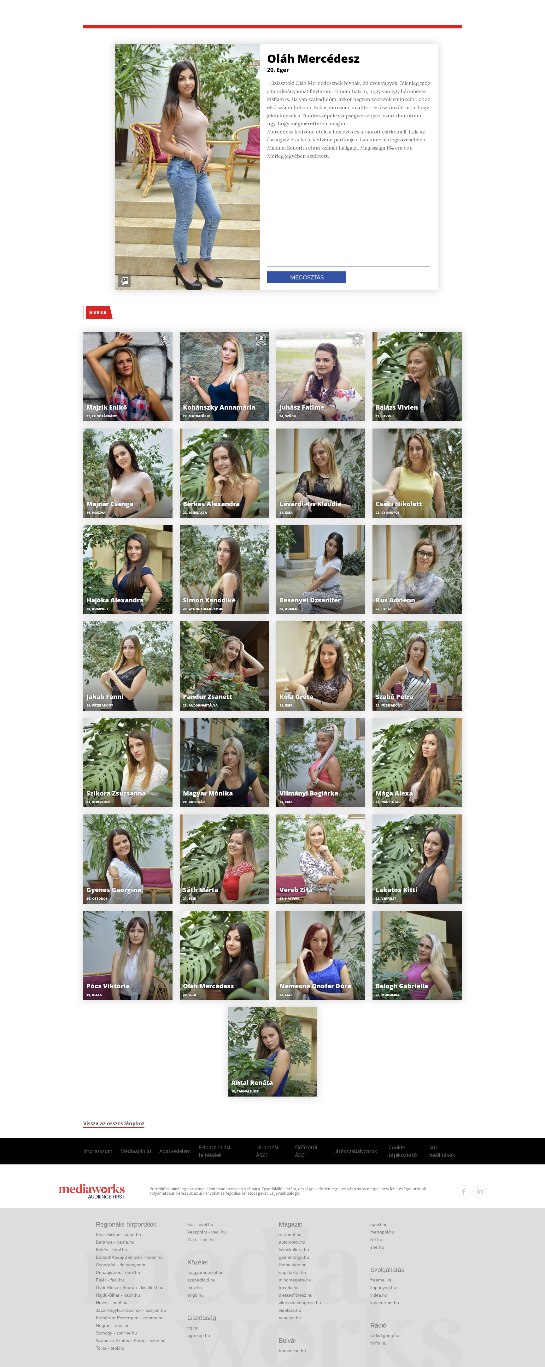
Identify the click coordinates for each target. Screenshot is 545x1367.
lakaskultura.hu (294, 1249)
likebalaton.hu (293, 1264)
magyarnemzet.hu (205, 1272)
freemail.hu (381, 1279)
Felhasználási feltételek (214, 1151)
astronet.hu (290, 1234)
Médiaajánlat (136, 1151)
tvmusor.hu (290, 1317)
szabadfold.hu (201, 1279)
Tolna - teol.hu (110, 1348)
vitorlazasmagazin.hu (300, 1302)
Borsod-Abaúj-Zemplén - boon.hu (129, 1257)
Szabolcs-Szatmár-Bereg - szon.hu (131, 1340)
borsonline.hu (292, 1350)
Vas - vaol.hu (200, 1224)
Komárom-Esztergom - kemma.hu (130, 1317)
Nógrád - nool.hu (113, 1325)
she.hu (377, 1247)
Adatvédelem (175, 1151)
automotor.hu (292, 1242)
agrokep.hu (198, 1335)
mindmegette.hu (295, 1279)
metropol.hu (382, 1231)
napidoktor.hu (292, 1272)
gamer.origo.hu (294, 1257)
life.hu (376, 1239)
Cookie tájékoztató (403, 1151)
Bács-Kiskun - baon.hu (118, 1234)
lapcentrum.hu (384, 1302)
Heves (98, 312)
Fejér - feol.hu (110, 1279)
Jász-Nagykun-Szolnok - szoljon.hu (131, 1310)
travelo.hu (289, 1287)
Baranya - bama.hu (115, 1242)
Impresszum (98, 1151)
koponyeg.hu (383, 1287)
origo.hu (195, 1295)
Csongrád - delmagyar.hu (121, 1264)
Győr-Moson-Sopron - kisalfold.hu (129, 1287)
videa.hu (378, 1295)
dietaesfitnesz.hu (296, 1295)
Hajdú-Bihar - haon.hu (118, 1295)
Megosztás (307, 277)
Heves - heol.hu (111, 1302)
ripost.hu (379, 1224)
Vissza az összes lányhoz (113, 1123)
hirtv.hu (194, 1287)
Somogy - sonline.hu (116, 1332)
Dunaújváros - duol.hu (118, 1272)
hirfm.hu (378, 1343)
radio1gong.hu (384, 1335)
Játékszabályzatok (355, 1151)
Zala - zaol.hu (201, 1239)
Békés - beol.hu (111, 1249)
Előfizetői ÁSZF (306, 1151)
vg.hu (192, 1327)
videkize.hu (290, 1310)
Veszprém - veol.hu (206, 1231)
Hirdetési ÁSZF (267, 1151)
